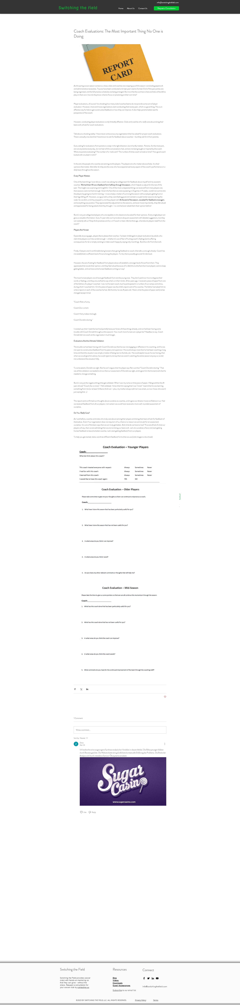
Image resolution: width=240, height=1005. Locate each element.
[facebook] (144, 978)
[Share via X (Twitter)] (81, 689)
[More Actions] (164, 743)
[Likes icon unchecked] (81, 812)
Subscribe (117, 990)
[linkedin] (152, 978)
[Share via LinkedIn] (87, 689)
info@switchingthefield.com (154, 986)
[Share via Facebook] (75, 689)
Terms (155, 1000)
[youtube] (157, 978)
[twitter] (148, 978)
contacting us (83, 987)
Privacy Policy (140, 1000)
